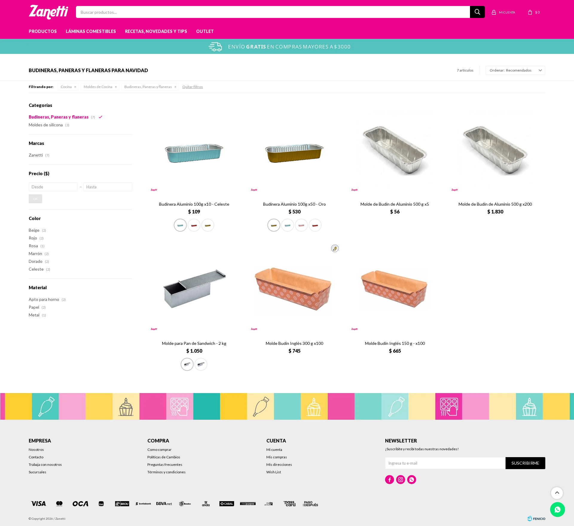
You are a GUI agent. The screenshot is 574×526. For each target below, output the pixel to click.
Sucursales (37, 472)
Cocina (66, 86)
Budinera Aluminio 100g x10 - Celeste (194, 204)
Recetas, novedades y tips (156, 31)
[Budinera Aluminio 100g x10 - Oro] (208, 225)
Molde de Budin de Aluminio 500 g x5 (395, 204)
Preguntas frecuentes (164, 464)
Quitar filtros (192, 86)
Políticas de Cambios (163, 457)
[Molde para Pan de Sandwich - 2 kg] (194, 289)
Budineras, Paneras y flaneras (148, 86)
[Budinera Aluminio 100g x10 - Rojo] (194, 225)
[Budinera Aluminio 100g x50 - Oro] (294, 149)
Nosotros (36, 449)
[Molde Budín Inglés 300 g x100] (294, 289)
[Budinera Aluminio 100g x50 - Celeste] (288, 225)
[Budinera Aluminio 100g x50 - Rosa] (301, 225)
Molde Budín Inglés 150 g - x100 (395, 343)
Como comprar (159, 449)
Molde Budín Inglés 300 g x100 (294, 343)
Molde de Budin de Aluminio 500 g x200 (495, 204)
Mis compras (276, 457)
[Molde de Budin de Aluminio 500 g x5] (395, 149)
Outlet (205, 31)
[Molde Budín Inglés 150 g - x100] (395, 289)
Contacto (36, 457)
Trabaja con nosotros (45, 464)
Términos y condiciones (166, 472)
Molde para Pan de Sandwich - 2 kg (194, 343)
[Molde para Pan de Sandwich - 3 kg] (201, 364)
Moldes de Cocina (98, 86)
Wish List (273, 472)
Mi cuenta (274, 449)
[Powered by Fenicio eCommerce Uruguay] (536, 518)
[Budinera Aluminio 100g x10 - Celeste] (194, 149)
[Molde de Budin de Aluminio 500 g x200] (495, 149)
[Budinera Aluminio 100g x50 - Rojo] (315, 225)
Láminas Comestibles (91, 31)
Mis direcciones (279, 464)
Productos (43, 31)
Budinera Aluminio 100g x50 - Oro (294, 204)
